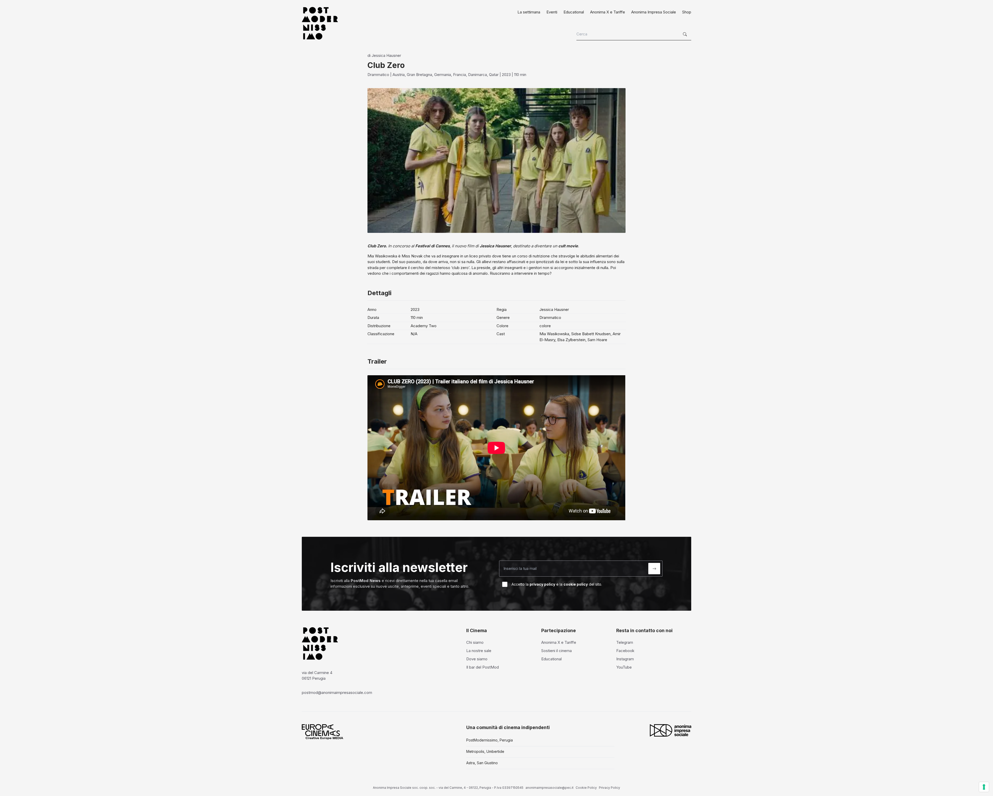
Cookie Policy (586, 788)
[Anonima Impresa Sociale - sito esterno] (670, 730)
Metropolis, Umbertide (485, 751)
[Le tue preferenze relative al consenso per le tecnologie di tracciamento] (984, 787)
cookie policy (575, 584)
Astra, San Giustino (482, 763)
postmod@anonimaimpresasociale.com (337, 692)
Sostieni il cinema (556, 650)
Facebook (625, 650)
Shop (686, 12)
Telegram (624, 642)
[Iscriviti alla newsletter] (654, 568)
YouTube (624, 667)
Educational (573, 12)
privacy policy (542, 584)
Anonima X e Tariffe (607, 12)
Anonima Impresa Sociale (653, 12)
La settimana (528, 12)
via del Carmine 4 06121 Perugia (317, 675)
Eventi (551, 12)
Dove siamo (476, 658)
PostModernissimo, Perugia (489, 740)
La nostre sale (478, 650)
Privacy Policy (609, 788)
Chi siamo (475, 642)
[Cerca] (685, 34)
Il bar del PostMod (482, 667)
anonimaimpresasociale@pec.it (549, 788)
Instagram (625, 658)
